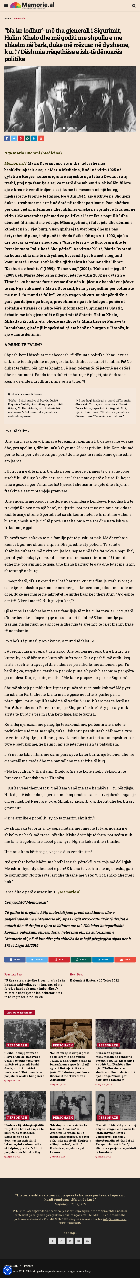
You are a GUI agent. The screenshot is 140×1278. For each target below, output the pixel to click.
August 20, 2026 (104, 1084)
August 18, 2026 (58, 1157)
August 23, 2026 (13, 1081)
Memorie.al (12, 1271)
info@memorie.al (115, 1219)
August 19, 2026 (13, 1157)
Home (7, 18)
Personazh (19, 18)
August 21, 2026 (58, 1084)
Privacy (28, 1265)
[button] (7, 1270)
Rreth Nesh (11, 1265)
